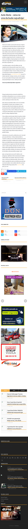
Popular (5, 390)
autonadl (9, 21)
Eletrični (8, 484)
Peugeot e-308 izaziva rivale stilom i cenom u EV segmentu (15, 486)
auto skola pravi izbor (16, 74)
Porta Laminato (4, 499)
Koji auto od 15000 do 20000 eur (20, 177)
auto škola (19, 165)
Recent (14, 390)
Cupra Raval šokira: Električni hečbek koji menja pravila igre (15, 411)
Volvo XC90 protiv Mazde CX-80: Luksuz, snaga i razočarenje (15, 477)
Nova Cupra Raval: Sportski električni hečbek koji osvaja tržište (16, 403)
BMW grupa (14, 252)
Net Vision (17, 525)
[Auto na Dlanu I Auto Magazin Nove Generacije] (7, 3)
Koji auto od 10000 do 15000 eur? (5, 178)
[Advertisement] (14, 88)
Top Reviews (23, 390)
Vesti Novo (9, 466)
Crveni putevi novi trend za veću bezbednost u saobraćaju (15, 469)
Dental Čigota (4, 497)
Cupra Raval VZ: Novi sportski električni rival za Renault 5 (15, 428)
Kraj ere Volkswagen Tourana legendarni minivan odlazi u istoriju (16, 395)
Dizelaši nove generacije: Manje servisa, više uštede (14, 419)
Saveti (2, 501)
